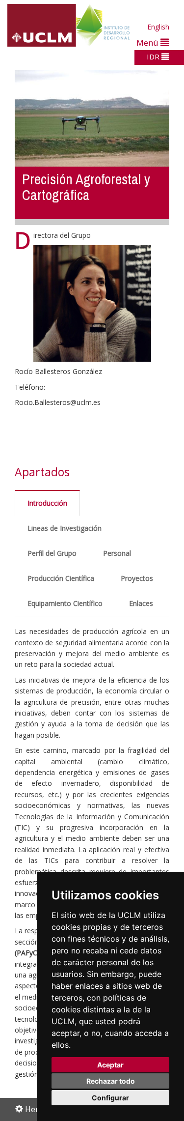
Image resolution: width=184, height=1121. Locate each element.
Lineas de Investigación (64, 528)
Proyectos (137, 578)
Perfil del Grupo (52, 553)
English (158, 26)
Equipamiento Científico (65, 603)
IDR (154, 56)
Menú (148, 42)
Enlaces (141, 603)
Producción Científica (60, 578)
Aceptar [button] (110, 1065)
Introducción (47, 503)
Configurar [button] (110, 1097)
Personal (117, 553)
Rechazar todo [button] (110, 1081)
